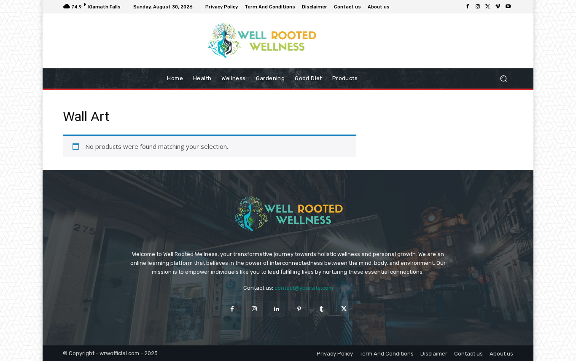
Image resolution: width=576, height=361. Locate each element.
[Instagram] (478, 7)
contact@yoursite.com (304, 288)
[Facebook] (468, 7)
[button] (503, 79)
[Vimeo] (498, 7)
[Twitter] (488, 7)
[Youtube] (508, 7)
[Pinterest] (299, 309)
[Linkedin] (277, 309)
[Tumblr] (321, 309)
